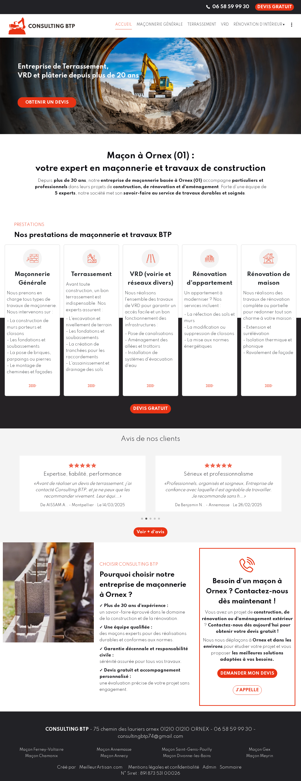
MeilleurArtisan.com (101, 767)
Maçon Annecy (114, 756)
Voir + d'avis (150, 532)
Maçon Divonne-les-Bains (187, 756)
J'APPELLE (247, 690)
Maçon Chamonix (41, 756)
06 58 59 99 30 (233, 729)
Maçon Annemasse (114, 750)
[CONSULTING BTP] (49, 26)
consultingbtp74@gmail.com (150, 736)
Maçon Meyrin (259, 756)
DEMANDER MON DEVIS (247, 673)
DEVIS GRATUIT (274, 7)
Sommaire (231, 767)
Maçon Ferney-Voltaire (41, 750)
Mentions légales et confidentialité (163, 767)
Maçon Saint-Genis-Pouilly (187, 750)
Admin (209, 767)
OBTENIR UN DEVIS (47, 102)
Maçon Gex (259, 750)
